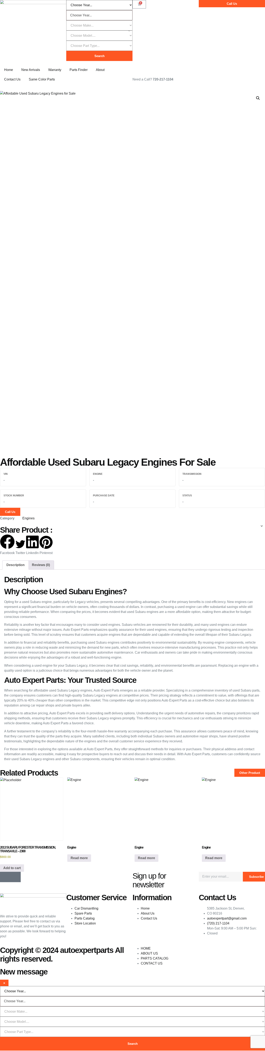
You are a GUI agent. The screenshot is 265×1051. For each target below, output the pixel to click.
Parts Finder (79, 70)
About (100, 70)
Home (8, 70)
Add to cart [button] (12, 868)
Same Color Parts (42, 79)
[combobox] (99, 15)
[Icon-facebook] (5, 877)
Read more (79, 858)
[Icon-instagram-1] (15, 877)
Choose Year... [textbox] (81, 15)
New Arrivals (30, 70)
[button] (258, 98)
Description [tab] (15, 565)
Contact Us (12, 79)
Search (99, 56)
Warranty (54, 70)
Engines (28, 518)
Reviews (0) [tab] (41, 565)
